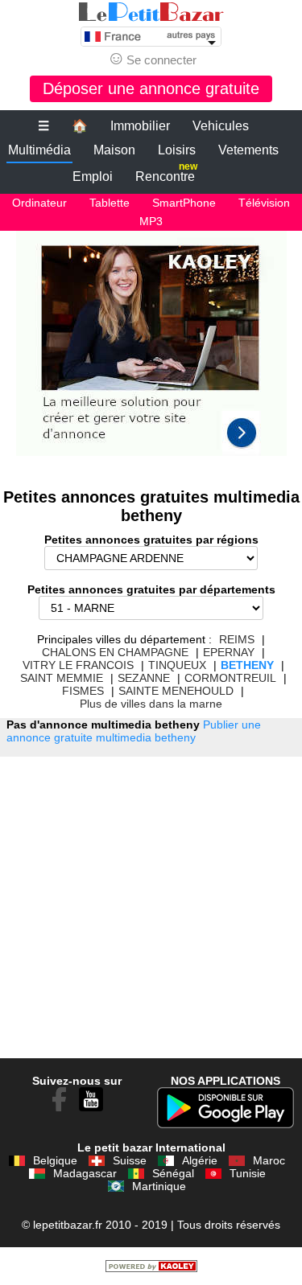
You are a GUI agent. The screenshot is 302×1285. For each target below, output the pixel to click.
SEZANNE (144, 677)
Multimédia (39, 150)
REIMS (236, 639)
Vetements (248, 150)
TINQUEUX (177, 665)
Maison (114, 150)
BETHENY (247, 665)
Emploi (92, 176)
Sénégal (173, 1173)
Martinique (159, 1186)
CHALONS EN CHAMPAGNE (115, 652)
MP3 (151, 221)
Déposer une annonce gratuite (151, 88)
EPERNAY (228, 652)
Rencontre (166, 173)
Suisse (130, 1160)
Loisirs (177, 150)
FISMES (83, 690)
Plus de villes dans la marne (151, 703)
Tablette (109, 202)
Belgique (55, 1160)
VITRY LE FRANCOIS (78, 665)
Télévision (264, 202)
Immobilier (140, 126)
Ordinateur (39, 202)
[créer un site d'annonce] (151, 1268)
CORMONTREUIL (230, 677)
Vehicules (220, 126)
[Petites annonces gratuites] (151, 12)
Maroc (269, 1160)
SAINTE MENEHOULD (176, 690)
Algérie (199, 1160)
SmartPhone (184, 202)
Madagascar (85, 1173)
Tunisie (248, 1173)
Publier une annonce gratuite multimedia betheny (133, 731)
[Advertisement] (151, 351)
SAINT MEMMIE (61, 677)
